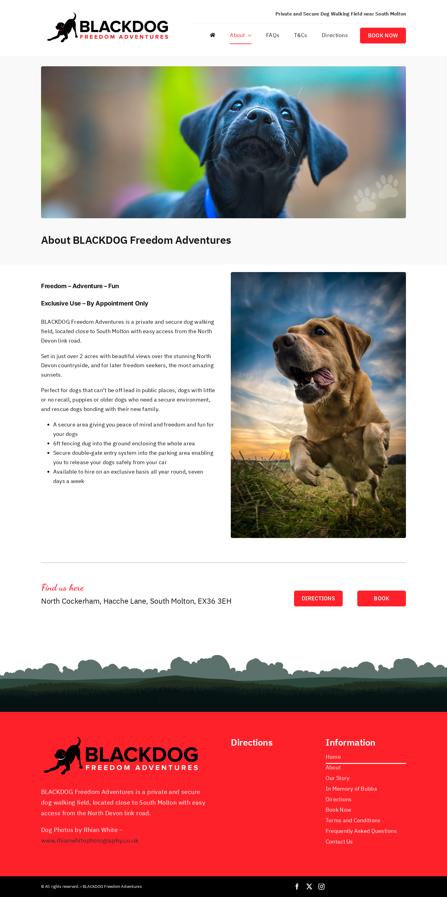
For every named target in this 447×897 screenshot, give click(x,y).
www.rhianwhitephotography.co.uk (90, 840)
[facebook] (297, 887)
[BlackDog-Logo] (109, 12)
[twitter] (309, 887)
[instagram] (321, 887)
